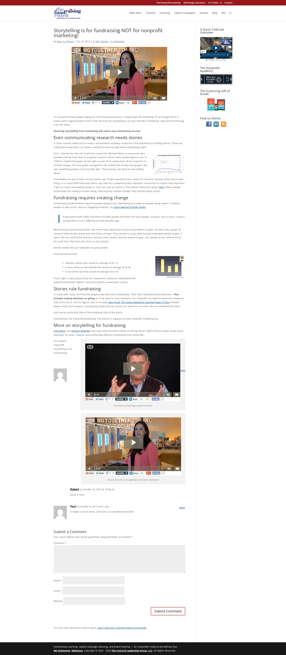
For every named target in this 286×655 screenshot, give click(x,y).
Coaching (165, 13)
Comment (60, 543)
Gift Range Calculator (194, 3)
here (161, 187)
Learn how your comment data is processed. (122, 627)
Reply (182, 370)
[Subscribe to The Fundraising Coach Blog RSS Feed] (223, 125)
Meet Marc (136, 13)
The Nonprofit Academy (168, 3)
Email (58, 590)
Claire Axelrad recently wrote (129, 207)
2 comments (117, 41)
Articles (204, 13)
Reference (77, 650)
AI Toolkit (213, 3)
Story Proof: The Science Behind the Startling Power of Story (139, 302)
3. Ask (96, 41)
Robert (74, 489)
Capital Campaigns (184, 13)
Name (58, 580)
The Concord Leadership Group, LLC (132, 650)
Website (58, 601)
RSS (224, 13)
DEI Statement (62, 650)
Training (150, 13)
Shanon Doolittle (81, 330)
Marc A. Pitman (65, 41)
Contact (228, 3)
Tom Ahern (60, 330)
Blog (214, 13)
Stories (104, 41)
